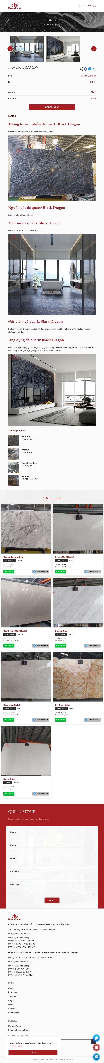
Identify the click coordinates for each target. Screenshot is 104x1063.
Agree (33, 1052)
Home (46, 24)
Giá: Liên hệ (9, 571)
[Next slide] (94, 49)
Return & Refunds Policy (19, 1030)
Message (14, 884)
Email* (13, 858)
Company (14, 871)
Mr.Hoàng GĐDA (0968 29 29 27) (22, 944)
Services (12, 996)
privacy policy (17, 1046)
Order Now (52, 107)
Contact (11, 1008)
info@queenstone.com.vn (19, 933)
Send (52, 900)
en (89, 5)
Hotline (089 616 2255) (18, 937)
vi (84, 5)
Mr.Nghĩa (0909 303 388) (19, 969)
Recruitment (13, 1013)
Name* (13, 832)
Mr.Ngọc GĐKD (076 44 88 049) (22, 947)
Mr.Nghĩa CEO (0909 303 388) (21, 941)
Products (56, 24)
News (10, 1004)
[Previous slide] (10, 49)
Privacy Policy (14, 1026)
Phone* (13, 845)
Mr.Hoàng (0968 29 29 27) (19, 972)
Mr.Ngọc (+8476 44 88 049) (20, 975)
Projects (12, 1000)
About (10, 988)
